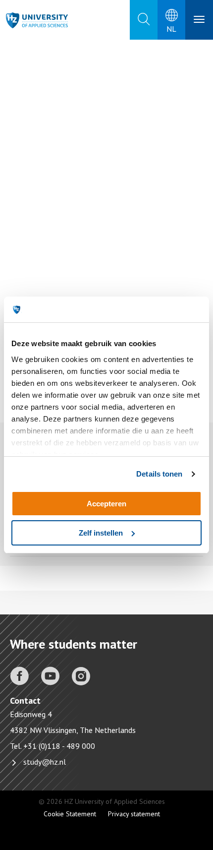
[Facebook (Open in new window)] (19, 675)
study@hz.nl (44, 762)
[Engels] (40, 20)
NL (171, 29)
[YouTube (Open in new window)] (50, 675)
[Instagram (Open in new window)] (81, 675)
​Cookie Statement (70, 813)
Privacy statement (134, 813)
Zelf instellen (101, 533)
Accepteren (106, 503)
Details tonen (159, 474)
